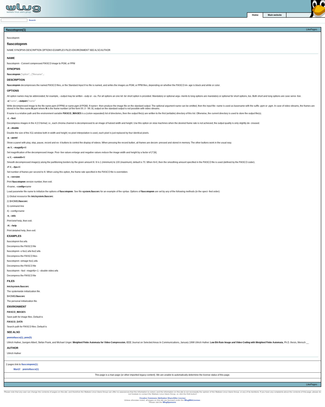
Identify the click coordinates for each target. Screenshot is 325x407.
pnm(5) (28, 337)
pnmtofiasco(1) (15, 337)
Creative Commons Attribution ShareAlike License (163, 398)
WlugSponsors (169, 402)
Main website (275, 15)
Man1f (17, 369)
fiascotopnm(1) (29, 364)
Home (255, 15)
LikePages (311, 29)
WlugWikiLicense (192, 400)
